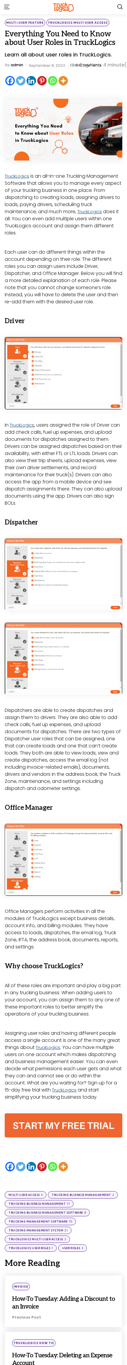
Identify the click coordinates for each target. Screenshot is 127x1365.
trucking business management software (47, 1213)
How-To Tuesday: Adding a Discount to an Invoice (54, 1302)
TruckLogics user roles (31, 1248)
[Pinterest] (42, 80)
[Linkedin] (31, 80)
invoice (21, 1286)
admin (17, 65)
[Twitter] (20, 80)
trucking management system (38, 1230)
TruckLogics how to (34, 1343)
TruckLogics (18, 176)
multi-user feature (25, 22)
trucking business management (39, 1204)
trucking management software (40, 1221)
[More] (63, 80)
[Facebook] (10, 80)
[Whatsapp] (52, 80)
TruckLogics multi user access (78, 22)
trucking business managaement (83, 1195)
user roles (72, 1248)
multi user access (26, 1195)
